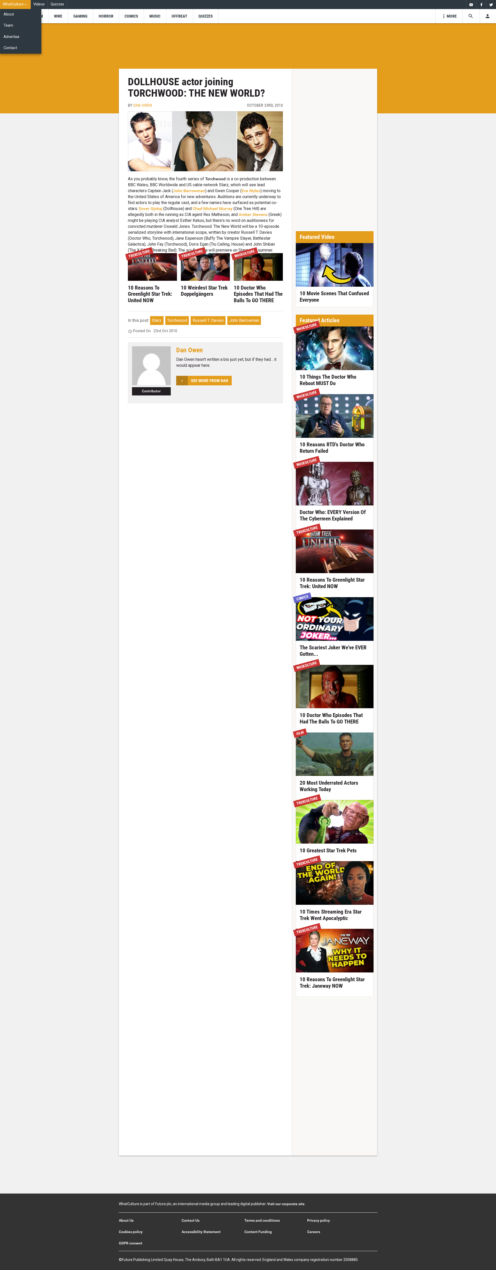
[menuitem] (15, 4)
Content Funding (258, 1232)
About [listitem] (9, 14)
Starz (156, 320)
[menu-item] (58, 16)
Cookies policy (131, 1232)
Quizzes (57, 4)
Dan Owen (142, 105)
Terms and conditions (262, 1220)
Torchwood (177, 320)
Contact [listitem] (10, 48)
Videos (39, 4)
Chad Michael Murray (213, 208)
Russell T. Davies (208, 320)
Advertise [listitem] (11, 37)
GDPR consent (130, 1243)
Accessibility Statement (201, 1232)
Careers (313, 1232)
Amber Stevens (253, 214)
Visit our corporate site (286, 1204)
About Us (126, 1220)
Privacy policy (318, 1220)
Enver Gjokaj (150, 208)
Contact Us (190, 1220)
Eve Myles (251, 190)
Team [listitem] (8, 25)
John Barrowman (189, 190)
